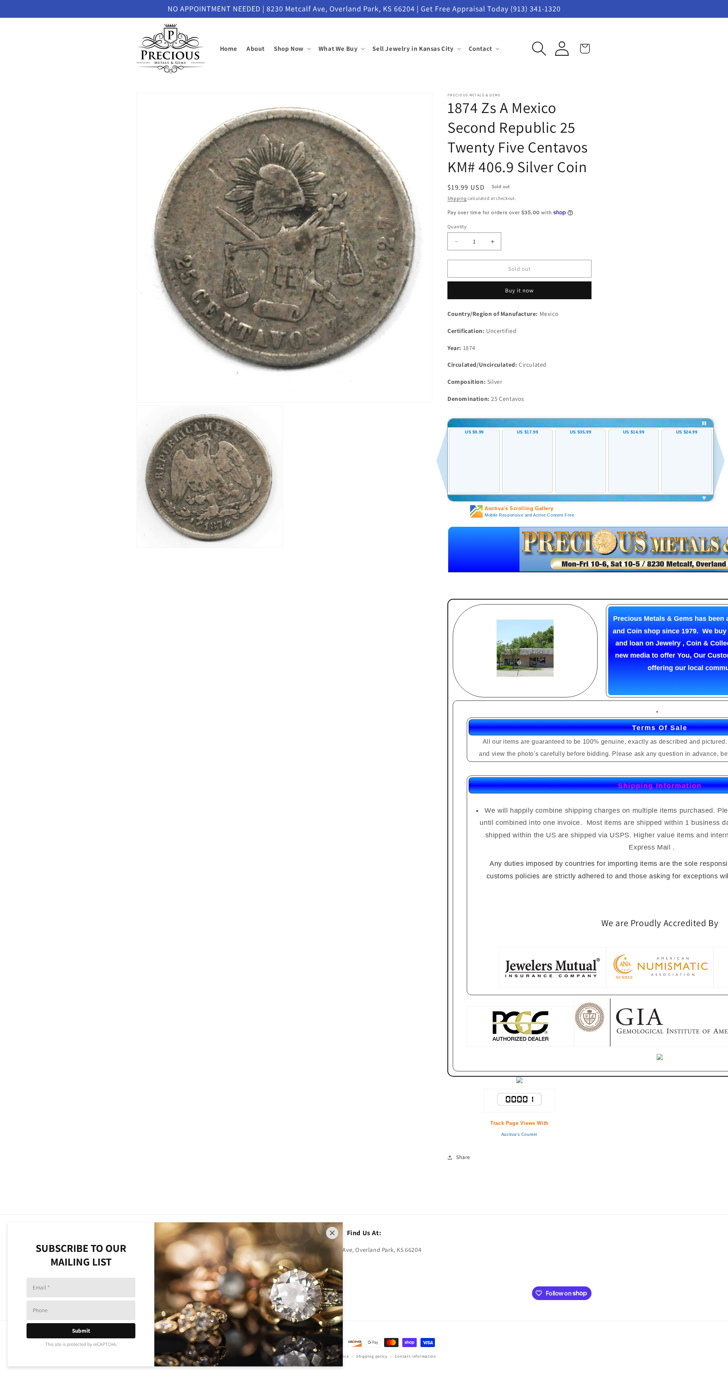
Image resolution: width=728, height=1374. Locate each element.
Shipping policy (372, 1356)
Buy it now (519, 290)
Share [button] (463, 1157)
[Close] (332, 1233)
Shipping (457, 198)
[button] (291, 48)
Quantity (456, 226)
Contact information (415, 1356)
